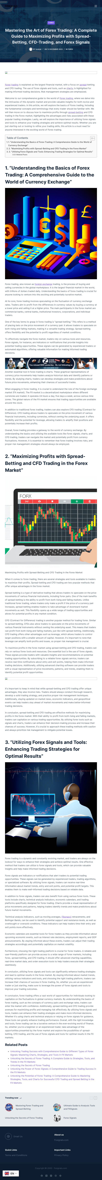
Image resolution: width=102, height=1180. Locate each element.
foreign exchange (43, 284)
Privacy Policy (61, 1155)
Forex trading (66, 98)
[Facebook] (42, 1176)
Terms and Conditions (16, 1155)
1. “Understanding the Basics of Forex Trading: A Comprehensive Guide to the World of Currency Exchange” (50, 143)
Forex (51, 23)
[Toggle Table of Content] (91, 138)
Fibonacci (66, 916)
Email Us (18, 1136)
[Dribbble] (56, 1176)
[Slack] (60, 1176)
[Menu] (96, 6)
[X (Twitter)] (46, 1176)
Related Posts (21, 155)
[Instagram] (51, 1176)
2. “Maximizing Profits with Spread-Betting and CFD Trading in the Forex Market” (48, 148)
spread (83, 84)
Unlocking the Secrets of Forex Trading (30, 1065)
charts (70, 88)
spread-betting (75, 112)
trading (14, 84)
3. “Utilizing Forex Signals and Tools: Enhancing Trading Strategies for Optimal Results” (51, 151)
